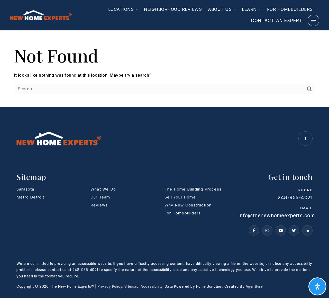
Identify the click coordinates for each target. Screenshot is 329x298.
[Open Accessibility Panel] (317, 286)
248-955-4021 (295, 197)
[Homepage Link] (41, 14)
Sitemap (131, 286)
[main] (164, 69)
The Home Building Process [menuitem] (193, 189)
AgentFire (254, 286)
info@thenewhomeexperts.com (277, 215)
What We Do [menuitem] (103, 189)
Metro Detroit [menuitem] (30, 197)
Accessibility (152, 286)
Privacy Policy (110, 286)
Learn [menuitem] (250, 9)
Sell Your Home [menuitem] (180, 197)
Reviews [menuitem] (99, 205)
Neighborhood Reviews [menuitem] (173, 9)
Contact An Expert (277, 20)
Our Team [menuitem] (100, 197)
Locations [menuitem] (121, 9)
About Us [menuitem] (220, 9)
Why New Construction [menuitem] (188, 205)
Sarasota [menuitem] (25, 189)
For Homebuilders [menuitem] (290, 9)
